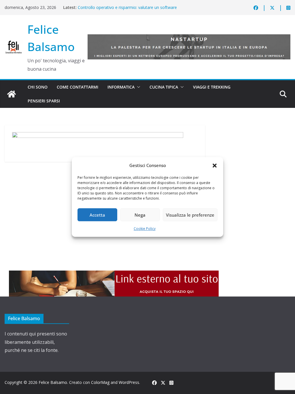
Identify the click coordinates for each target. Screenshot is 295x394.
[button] (215, 165)
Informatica (121, 87)
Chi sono (38, 87)
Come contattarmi (77, 87)
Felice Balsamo (53, 382)
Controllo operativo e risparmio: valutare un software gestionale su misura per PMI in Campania (127, 10)
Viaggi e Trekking (211, 87)
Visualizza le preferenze (190, 215)
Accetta (97, 215)
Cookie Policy (145, 228)
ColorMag (100, 382)
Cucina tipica (164, 87)
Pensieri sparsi (44, 101)
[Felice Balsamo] (11, 94)
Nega (140, 215)
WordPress (129, 382)
